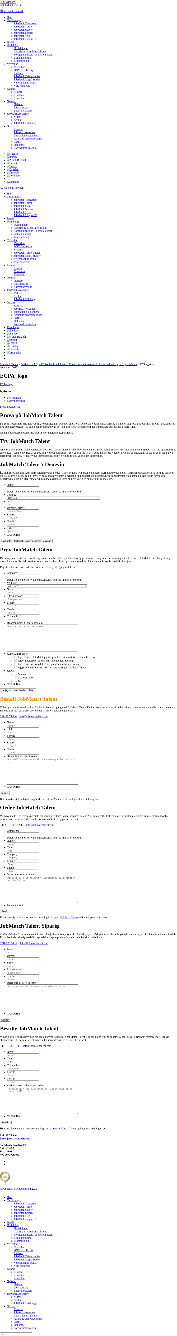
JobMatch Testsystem (25, 23)
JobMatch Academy (18, 113)
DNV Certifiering (23, 70)
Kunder (11, 88)
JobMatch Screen (23, 32)
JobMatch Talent (23, 26)
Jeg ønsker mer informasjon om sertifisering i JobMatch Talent (52, 667)
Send (4, 911)
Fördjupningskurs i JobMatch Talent (33, 54)
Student (22, 674)
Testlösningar (14, 20)
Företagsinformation (25, 147)
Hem (9, 17)
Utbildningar (21, 48)
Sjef (20, 680)
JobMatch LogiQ (23, 35)
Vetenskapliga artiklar (25, 82)
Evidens (18, 73)
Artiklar (18, 119)
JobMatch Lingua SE (25, 39)
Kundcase (19, 95)
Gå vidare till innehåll (12, 11)
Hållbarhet (19, 144)
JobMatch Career (23, 29)
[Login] (1, 8)
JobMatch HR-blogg (25, 123)
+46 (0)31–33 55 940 (11, 824)
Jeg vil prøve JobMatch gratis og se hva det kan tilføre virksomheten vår (57, 657)
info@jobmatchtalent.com (33, 716)
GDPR (17, 141)
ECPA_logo (6, 384)
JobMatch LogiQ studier (27, 79)
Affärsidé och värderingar (28, 138)
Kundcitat (19, 98)
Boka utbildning (22, 57)
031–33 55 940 (8, 716)
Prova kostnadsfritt (10, 406)
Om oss (11, 126)
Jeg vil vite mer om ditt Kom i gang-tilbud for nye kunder (49, 664)
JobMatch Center (59, 799)
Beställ (10, 42)
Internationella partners (26, 135)
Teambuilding (21, 60)
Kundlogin (13, 181)
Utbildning (13, 45)
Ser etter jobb (25, 677)
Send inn (5, 1122)
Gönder (5, 1019)
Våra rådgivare (22, 85)
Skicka (4, 793)
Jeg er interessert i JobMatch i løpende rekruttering (45, 660)
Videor (17, 116)
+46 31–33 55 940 (10, 1045)
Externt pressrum (23, 110)
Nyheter (11, 101)
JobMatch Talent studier (27, 76)
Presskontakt (21, 107)
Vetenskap (12, 63)
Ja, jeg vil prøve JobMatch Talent (18, 690)
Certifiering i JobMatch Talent (30, 51)
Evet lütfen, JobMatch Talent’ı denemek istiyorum (26, 541)
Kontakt (18, 129)
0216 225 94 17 (8, 943)
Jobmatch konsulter (24, 132)
